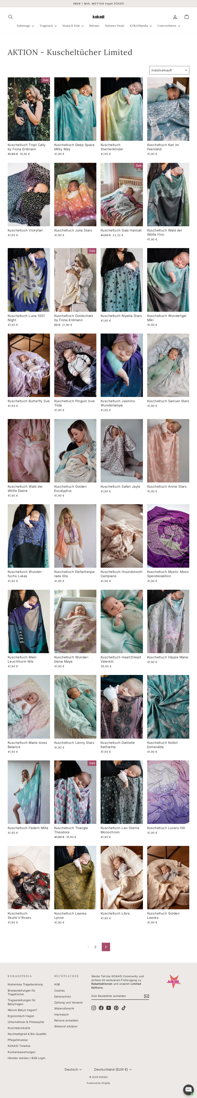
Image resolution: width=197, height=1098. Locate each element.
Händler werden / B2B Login (26, 1058)
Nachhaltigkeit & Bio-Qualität (27, 1033)
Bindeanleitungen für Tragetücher (21, 992)
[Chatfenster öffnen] (188, 1089)
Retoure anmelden (66, 1020)
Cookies (59, 990)
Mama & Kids (71, 25)
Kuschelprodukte (19, 1028)
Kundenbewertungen (21, 1052)
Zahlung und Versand (68, 1002)
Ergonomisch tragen (21, 1016)
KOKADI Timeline (19, 1045)
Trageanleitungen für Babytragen (22, 1002)
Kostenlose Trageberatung (25, 984)
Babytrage (24, 25)
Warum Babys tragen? (22, 1010)
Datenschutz (62, 996)
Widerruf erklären (66, 1026)
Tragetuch (47, 25)
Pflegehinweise (18, 1039)
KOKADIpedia (139, 25)
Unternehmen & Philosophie (26, 1022)
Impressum (61, 1014)
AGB (57, 984)
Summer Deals (114, 25)
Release (94, 25)
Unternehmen (167, 25)
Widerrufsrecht (64, 1008)
